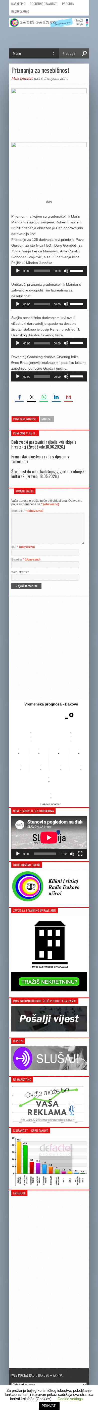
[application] (49, 271)
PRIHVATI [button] (49, 1406)
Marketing (18, 4)
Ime (23, 547)
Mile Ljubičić (22, 78)
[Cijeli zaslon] (80, 853)
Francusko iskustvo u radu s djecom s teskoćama (40, 459)
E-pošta (25, 559)
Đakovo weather (50, 804)
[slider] (77, 270)
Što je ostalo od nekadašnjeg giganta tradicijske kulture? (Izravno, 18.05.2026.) (48, 473)
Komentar (27, 511)
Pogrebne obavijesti (44, 4)
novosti (47, 419)
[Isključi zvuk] (66, 270)
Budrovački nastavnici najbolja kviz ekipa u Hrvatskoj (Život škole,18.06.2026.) (43, 444)
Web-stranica (20, 572)
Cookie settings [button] (70, 1399)
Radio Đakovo (20, 11)
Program (68, 4)
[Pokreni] (17, 270)
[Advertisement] (49, 648)
